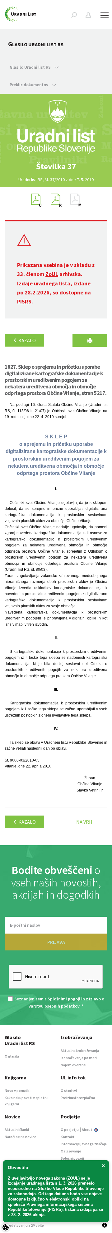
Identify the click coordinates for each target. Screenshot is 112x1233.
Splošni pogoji (72, 1158)
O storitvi (69, 1090)
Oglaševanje (71, 1151)
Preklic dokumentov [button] (29, 84)
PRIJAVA (56, 942)
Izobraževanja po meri (79, 1057)
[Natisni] (89, 340)
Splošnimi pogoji (64, 999)
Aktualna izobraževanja (80, 1050)
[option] (56, 166)
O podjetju (70, 1129)
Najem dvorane (73, 1065)
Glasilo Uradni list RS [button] (31, 67)
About (87, 1129)
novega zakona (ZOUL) (58, 1178)
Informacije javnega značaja (84, 1144)
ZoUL (51, 274)
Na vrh (84, 822)
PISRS (24, 301)
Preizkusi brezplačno (78, 1097)
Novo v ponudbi (17, 1090)
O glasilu (12, 1056)
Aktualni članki (17, 1129)
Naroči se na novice (20, 1136)
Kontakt (68, 1136)
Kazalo (26, 340)
